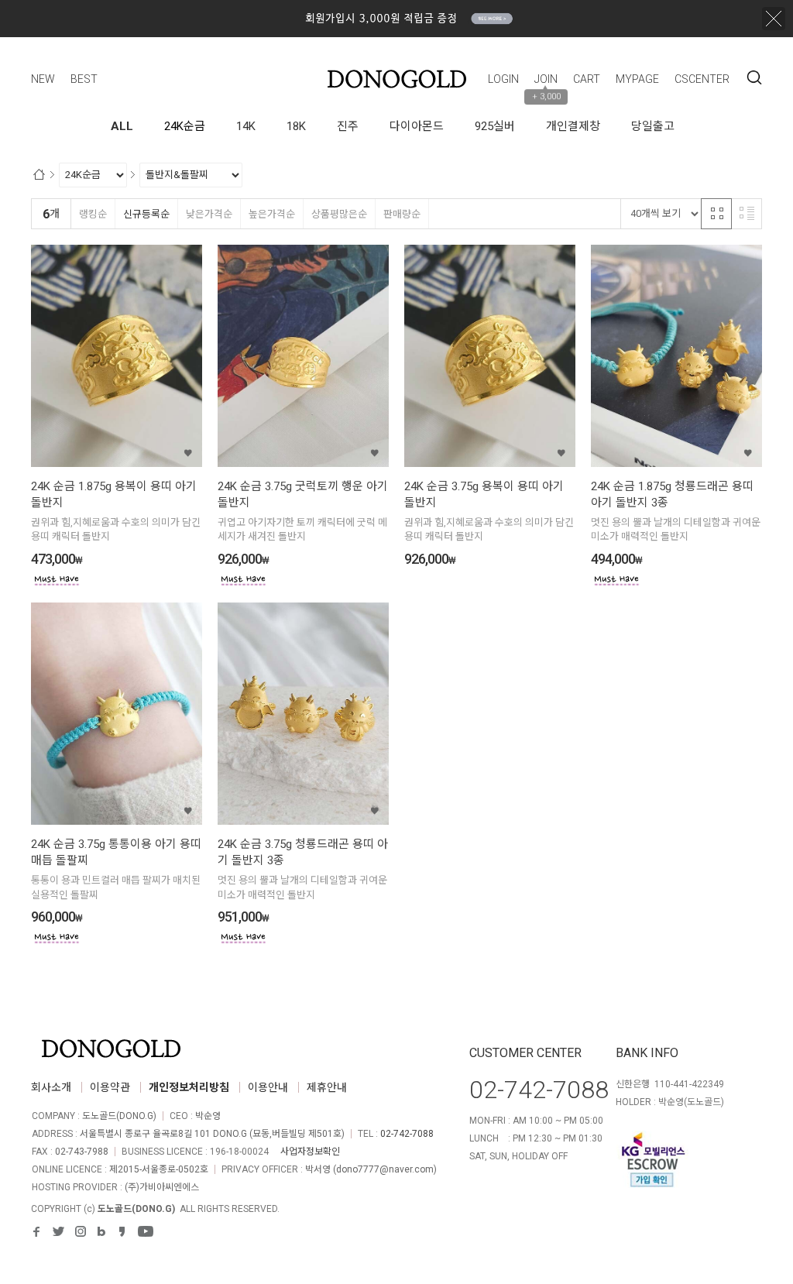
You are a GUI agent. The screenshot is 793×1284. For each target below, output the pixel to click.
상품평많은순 (339, 214)
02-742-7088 (407, 1133)
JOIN (546, 79)
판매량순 (402, 214)
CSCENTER (702, 79)
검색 (754, 77)
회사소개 (51, 1087)
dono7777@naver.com (385, 1169)
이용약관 (110, 1087)
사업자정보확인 (310, 1151)
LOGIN (503, 79)
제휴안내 (327, 1087)
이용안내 (268, 1087)
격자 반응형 (716, 213)
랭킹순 (93, 214)
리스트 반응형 (746, 213)
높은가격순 (272, 214)
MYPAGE (637, 79)
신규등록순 (146, 214)
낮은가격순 (209, 214)
